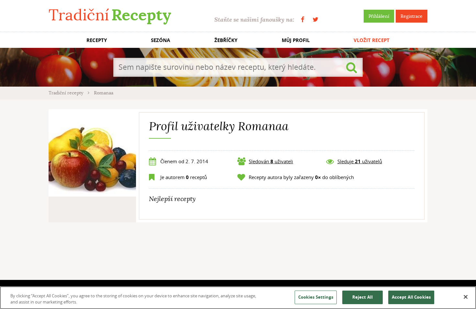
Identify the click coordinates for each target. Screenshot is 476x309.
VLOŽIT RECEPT (372, 40)
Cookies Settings (315, 297)
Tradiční (110, 15)
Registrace (412, 16)
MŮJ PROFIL (296, 40)
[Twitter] (315, 19)
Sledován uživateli (271, 161)
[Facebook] (302, 19)
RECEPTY (96, 40)
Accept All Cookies (411, 297)
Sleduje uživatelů (359, 161)
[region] (238, 297)
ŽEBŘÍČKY (225, 40)
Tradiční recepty (67, 93)
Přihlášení (378, 16)
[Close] (466, 297)
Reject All (362, 297)
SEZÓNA (160, 40)
